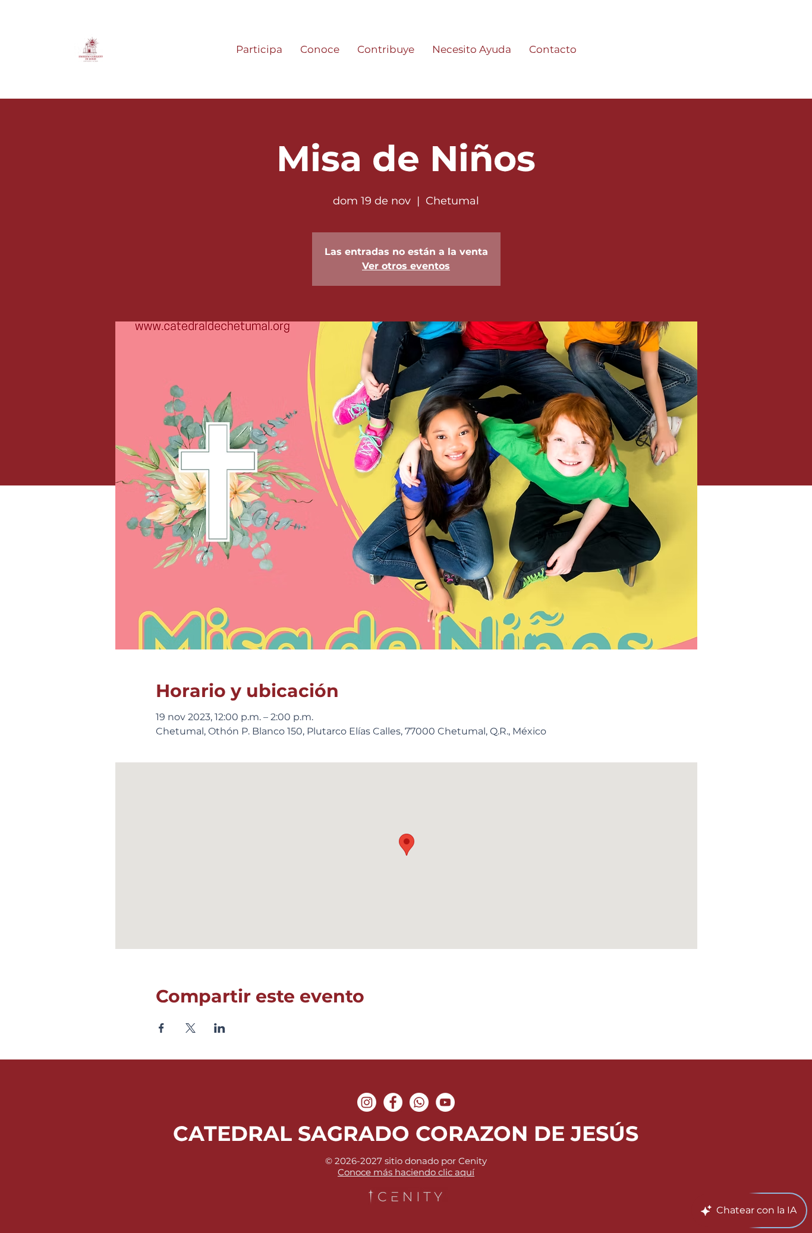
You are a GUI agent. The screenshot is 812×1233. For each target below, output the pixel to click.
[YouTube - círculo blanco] (445, 1102)
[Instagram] (366, 1102)
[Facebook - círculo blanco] (392, 1102)
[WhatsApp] (419, 1102)
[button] (259, 49)
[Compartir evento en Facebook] (161, 1028)
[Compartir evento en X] (190, 1028)
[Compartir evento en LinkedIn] (219, 1028)
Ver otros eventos (406, 266)
